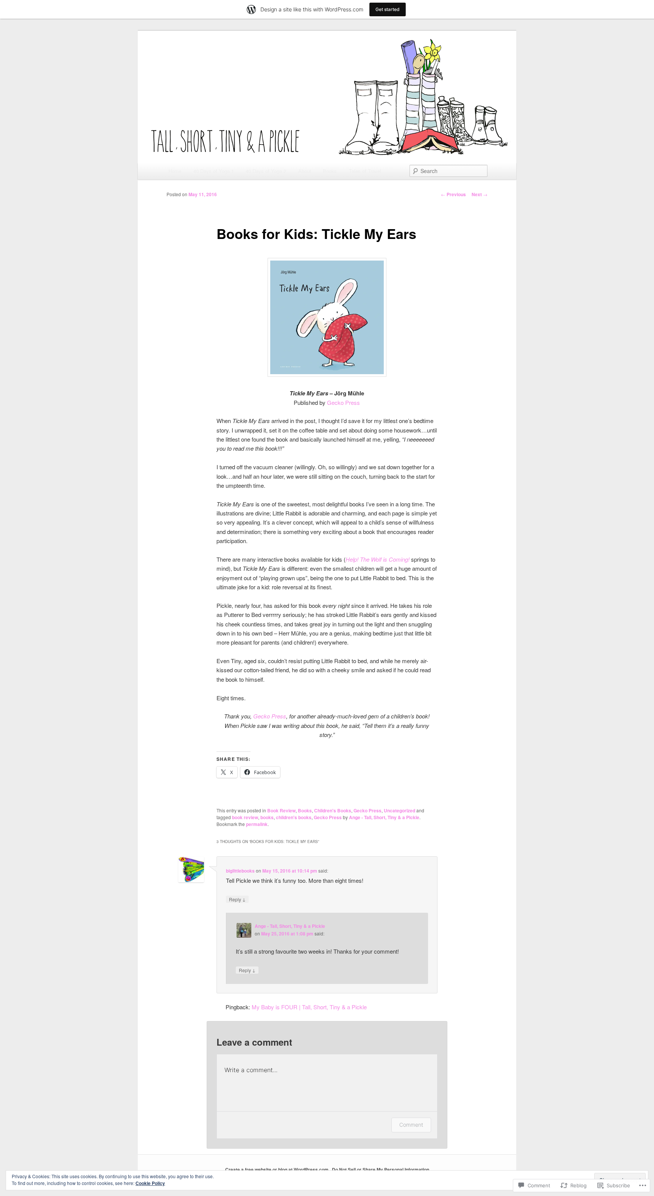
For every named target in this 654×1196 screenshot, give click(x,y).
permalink (257, 824)
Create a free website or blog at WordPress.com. (277, 1169)
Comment (411, 1124)
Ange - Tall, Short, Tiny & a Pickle (384, 817)
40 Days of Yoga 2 (266, 171)
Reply (237, 899)
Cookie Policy (150, 1183)
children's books (293, 817)
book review (245, 817)
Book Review (281, 810)
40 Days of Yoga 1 (213, 171)
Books (330, 171)
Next (479, 194)
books (267, 817)
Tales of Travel (365, 171)
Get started (387, 9)
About (304, 171)
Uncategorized (399, 810)
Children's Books (332, 810)
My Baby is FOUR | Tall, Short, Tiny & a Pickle (309, 1007)
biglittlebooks (240, 870)
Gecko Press (343, 402)
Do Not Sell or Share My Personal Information (380, 1169)
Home (174, 171)
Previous (453, 194)
